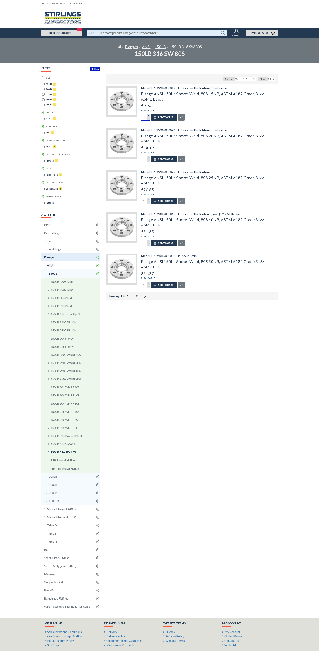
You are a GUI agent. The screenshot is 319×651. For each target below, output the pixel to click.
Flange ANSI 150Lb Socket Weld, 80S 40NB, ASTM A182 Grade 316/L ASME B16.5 (203, 222)
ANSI (146, 46)
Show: (263, 79)
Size (48, 77)
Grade (49, 112)
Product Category (58, 154)
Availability (53, 196)
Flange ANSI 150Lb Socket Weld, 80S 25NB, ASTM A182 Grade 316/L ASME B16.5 (203, 180)
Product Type (54, 182)
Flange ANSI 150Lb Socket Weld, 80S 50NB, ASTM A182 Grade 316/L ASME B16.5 (203, 264)
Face (48, 168)
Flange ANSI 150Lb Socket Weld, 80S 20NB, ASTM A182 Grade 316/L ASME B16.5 (203, 138)
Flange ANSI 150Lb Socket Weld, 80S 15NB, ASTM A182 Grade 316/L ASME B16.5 (203, 96)
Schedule (51, 126)
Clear (96, 69)
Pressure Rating (56, 140)
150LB (160, 46)
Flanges (131, 46)
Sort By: (229, 79)
